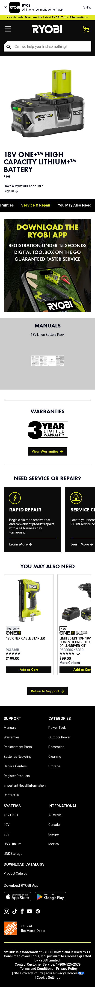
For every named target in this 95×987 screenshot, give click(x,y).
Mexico (53, 844)
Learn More (18, 544)
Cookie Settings (48, 977)
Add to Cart (29, 669)
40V (6, 824)
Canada (54, 824)
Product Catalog (15, 873)
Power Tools (57, 727)
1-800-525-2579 (68, 964)
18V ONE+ (11, 815)
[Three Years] (48, 430)
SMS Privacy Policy (28, 973)
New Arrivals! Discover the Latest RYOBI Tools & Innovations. (47, 17)
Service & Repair (35, 205)
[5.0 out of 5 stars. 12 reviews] (14, 653)
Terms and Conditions (36, 968)
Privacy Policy (66, 968)
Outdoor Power (59, 737)
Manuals (10, 727)
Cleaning (54, 756)
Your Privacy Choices (61, 973)
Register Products (17, 776)
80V (6, 834)
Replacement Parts (18, 747)
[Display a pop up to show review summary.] (79, 655)
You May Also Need (74, 205)
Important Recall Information (25, 785)
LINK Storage (13, 853)
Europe (53, 834)
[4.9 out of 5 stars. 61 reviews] (67, 653)
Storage (54, 766)
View (87, 7)
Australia (55, 815)
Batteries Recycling (18, 756)
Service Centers (15, 766)
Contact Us (12, 795)
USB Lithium (12, 844)
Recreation (56, 747)
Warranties (12, 737)
